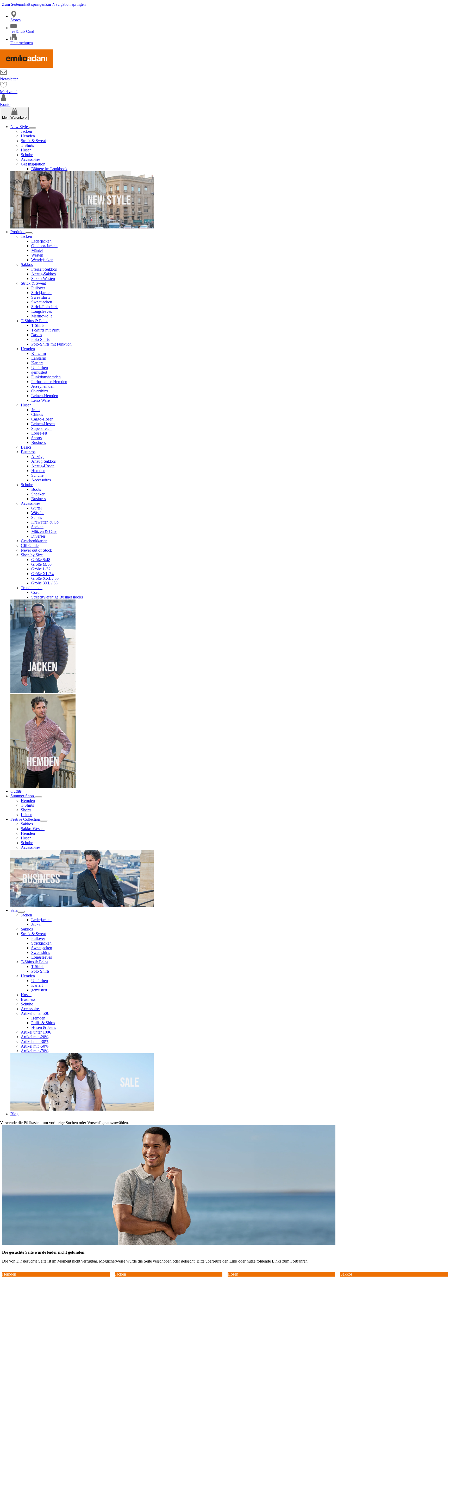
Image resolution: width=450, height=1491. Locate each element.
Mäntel (37, 250)
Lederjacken (41, 241)
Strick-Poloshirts (44, 306)
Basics (36, 335)
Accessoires (30, 159)
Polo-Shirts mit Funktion (51, 344)
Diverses (38, 536)
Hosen (26, 150)
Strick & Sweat (33, 140)
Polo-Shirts (40, 339)
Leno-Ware (40, 400)
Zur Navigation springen (65, 4)
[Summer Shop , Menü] (38, 797)
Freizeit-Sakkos (44, 269)
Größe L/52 (41, 569)
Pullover (38, 288)
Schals (36, 517)
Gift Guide (30, 545)
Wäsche (37, 513)
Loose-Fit (39, 433)
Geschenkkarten (34, 541)
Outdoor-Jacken (44, 246)
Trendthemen (31, 587)
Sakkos (27, 264)
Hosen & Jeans (43, 1027)
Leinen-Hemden (44, 395)
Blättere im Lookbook (49, 169)
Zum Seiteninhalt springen (23, 4)
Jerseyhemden (42, 386)
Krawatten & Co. (45, 522)
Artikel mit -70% (34, 1051)
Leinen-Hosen (43, 424)
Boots (36, 489)
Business (38, 442)
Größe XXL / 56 (45, 578)
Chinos (37, 414)
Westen (37, 255)
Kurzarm (38, 353)
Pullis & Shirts (43, 1023)
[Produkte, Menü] (29, 233)
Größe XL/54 (42, 573)
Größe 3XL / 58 (44, 583)
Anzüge (37, 456)
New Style (19, 126)
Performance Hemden (49, 381)
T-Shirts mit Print (45, 330)
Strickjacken (41, 292)
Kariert (37, 363)
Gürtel (36, 508)
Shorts (36, 438)
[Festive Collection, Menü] (43, 820)
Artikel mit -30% (34, 1041)
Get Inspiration (33, 164)
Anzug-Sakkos (43, 274)
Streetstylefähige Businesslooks (57, 597)
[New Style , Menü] (32, 128)
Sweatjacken (41, 302)
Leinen (26, 814)
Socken (37, 527)
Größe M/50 (41, 564)
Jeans (35, 409)
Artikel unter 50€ (35, 1013)
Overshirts (39, 391)
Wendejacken (42, 260)
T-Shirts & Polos (34, 320)
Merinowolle (41, 316)
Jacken (26, 131)
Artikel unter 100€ (36, 1032)
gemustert (39, 372)
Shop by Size (32, 555)
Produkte (17, 232)
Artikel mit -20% (34, 1037)
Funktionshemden (46, 377)
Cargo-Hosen (42, 419)
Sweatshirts (40, 297)
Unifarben (39, 367)
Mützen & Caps (44, 531)
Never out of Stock (36, 550)
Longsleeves (41, 311)
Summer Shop (22, 796)
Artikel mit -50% (34, 1046)
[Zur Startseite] (26, 66)
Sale (13, 910)
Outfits (16, 791)
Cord (35, 592)
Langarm (38, 358)
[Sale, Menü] (21, 912)
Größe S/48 (40, 559)
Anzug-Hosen (42, 466)
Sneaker (38, 494)
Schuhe (27, 154)
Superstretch (41, 428)
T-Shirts (27, 145)
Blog (14, 1114)
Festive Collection (25, 819)
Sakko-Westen (43, 278)
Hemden (28, 136)
